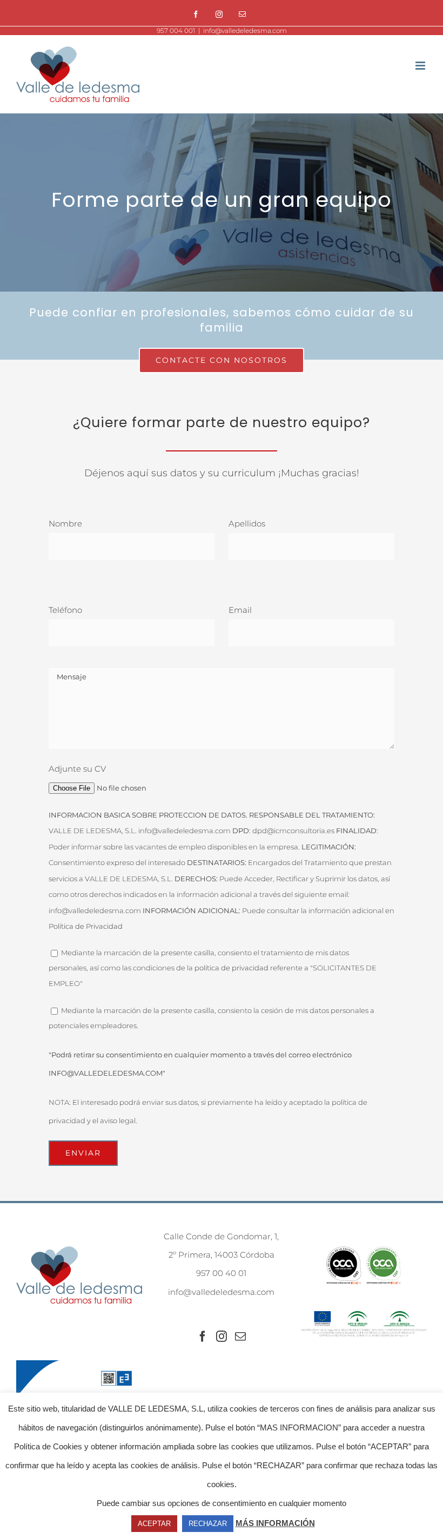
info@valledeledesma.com (245, 30)
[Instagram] (219, 14)
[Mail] (240, 1336)
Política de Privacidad (86, 926)
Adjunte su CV (77, 769)
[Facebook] (195, 14)
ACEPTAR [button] (154, 1524)
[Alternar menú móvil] (421, 65)
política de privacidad (231, 968)
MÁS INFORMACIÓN (275, 1523)
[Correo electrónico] (242, 14)
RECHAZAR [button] (208, 1524)
